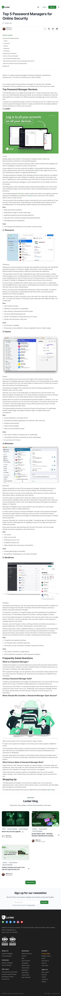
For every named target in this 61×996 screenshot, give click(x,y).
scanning (20, 193)
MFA (37, 170)
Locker (44, 159)
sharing (30, 195)
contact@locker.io (11, 930)
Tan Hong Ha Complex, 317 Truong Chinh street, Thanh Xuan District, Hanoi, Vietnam (31, 927)
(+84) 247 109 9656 (11, 932)
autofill (40, 671)
